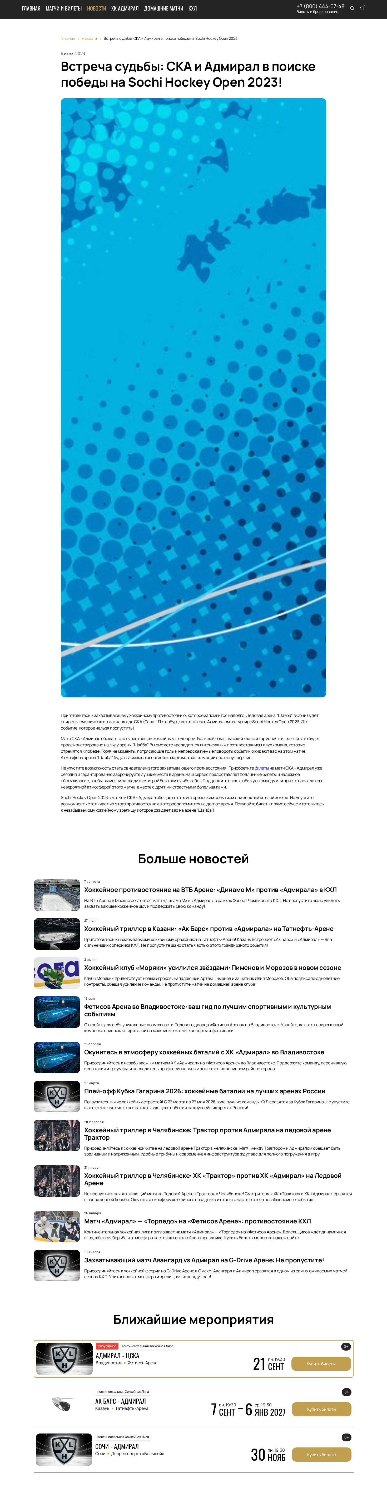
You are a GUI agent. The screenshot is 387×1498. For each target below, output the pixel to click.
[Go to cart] (362, 8)
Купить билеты (321, 1364)
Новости (96, 8)
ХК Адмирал (125, 8)
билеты (262, 768)
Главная (31, 8)
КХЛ (192, 8)
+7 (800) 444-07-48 (321, 6)
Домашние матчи (163, 8)
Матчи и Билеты (64, 8)
